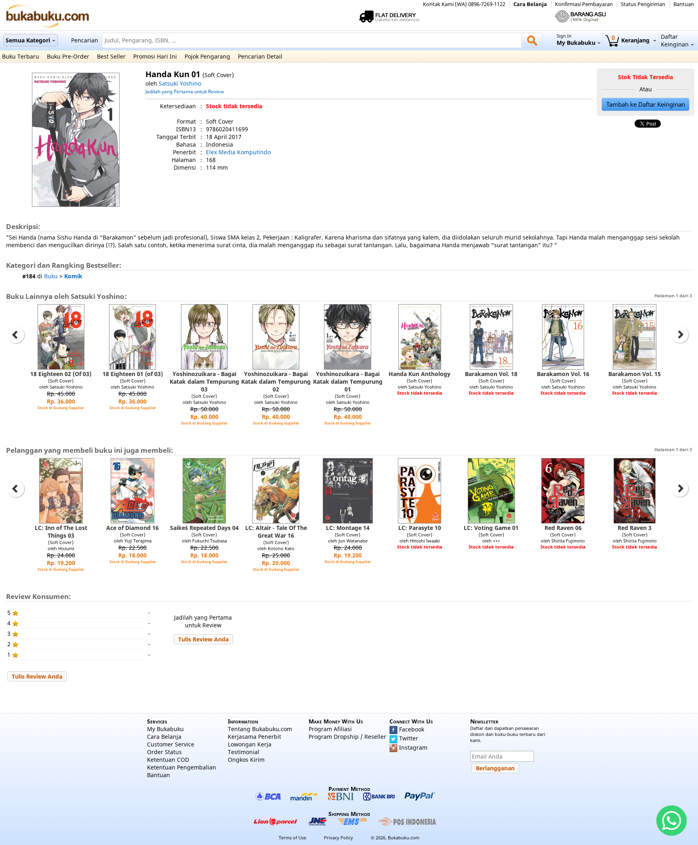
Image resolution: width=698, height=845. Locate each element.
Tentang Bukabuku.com (260, 729)
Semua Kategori (28, 40)
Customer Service (170, 744)
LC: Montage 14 (348, 528)
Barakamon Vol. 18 (491, 374)
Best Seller (111, 56)
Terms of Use (292, 837)
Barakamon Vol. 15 (634, 374)
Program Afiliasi (330, 729)
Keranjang (631, 40)
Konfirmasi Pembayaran (584, 4)
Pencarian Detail (260, 56)
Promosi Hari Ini (155, 56)
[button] (203, 639)
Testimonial (243, 752)
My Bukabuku (165, 729)
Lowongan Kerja (249, 744)
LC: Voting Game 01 (491, 528)
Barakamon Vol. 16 (563, 374)
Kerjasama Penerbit (254, 736)
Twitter (408, 738)
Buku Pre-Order (68, 56)
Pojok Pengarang (207, 56)
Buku (51, 276)
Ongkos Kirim (246, 759)
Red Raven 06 (563, 528)
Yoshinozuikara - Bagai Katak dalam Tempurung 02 (276, 381)
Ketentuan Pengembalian (181, 767)
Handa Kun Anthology (419, 374)
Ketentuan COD (168, 759)
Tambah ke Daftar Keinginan (645, 104)
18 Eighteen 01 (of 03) (133, 374)
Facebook (411, 729)
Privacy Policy (338, 837)
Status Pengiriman (643, 4)
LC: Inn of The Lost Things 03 (61, 531)
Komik (73, 276)
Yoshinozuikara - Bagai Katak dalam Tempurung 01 (348, 381)
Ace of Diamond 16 (132, 528)
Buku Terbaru (20, 56)
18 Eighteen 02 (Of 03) (60, 374)
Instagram (413, 747)
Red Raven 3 (635, 528)
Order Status (164, 752)
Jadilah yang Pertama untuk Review (184, 91)
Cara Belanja (530, 4)
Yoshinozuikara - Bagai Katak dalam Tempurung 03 (204, 381)
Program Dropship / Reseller (347, 736)
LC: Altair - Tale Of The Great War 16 (276, 531)
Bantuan (683, 4)
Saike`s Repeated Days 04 (204, 528)
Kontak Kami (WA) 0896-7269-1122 (464, 4)
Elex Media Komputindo (238, 152)
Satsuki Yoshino (180, 83)
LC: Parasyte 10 (419, 528)
